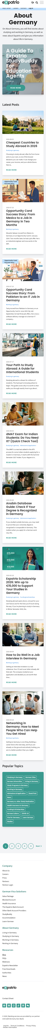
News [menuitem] (4, 976)
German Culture (13, 813)
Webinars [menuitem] (6, 962)
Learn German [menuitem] (8, 921)
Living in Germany (31, 781)
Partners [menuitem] (5, 881)
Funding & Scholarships (15, 809)
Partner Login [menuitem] (7, 885)
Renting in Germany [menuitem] (10, 943)
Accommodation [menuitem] (8, 917)
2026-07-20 (10, 207)
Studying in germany (12, 150)
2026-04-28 (10, 720)
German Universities (14, 781)
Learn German (28, 817)
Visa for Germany (13, 817)
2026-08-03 (10, 139)
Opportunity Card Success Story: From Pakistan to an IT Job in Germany (23, 295)
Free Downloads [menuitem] (8, 969)
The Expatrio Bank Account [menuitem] (13, 907)
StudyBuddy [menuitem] (7, 914)
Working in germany (12, 229)
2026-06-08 (10, 500)
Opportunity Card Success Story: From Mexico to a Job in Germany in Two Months (20, 218)
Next (38, 846)
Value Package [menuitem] (8, 896)
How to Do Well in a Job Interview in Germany (23, 656)
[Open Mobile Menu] (42, 2)
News (9, 797)
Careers (15, 8)
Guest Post (32, 793)
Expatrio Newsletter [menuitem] (10, 965)
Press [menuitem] (4, 878)
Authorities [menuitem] (6, 972)
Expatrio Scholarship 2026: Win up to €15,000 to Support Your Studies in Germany (21, 586)
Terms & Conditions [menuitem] (17, 1026)
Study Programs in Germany (17, 785)
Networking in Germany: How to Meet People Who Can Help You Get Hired (22, 728)
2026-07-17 (10, 362)
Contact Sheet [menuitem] (7, 998)
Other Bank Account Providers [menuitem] (14, 910)
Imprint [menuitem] (6, 1026)
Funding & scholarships (27, 597)
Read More (15, 88)
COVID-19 (25, 813)
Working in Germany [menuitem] (10, 940)
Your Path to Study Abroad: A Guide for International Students (22, 368)
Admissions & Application (16, 793)
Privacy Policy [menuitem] (31, 1026)
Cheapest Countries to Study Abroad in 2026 (22, 144)
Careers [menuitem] (5, 874)
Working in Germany (14, 789)
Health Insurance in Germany (17, 805)
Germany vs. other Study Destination (20, 801)
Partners (23, 8)
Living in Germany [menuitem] (9, 932)
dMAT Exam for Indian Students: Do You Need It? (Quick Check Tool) (22, 437)
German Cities (30, 777)
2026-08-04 (10, 652)
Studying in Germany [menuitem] (10, 936)
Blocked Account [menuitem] (9, 900)
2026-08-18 (10, 81)
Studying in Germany (14, 777)
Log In (31, 8)
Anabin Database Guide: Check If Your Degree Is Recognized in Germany (21, 508)
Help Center (6, 8)
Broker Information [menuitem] (10, 1027)
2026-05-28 (10, 575)
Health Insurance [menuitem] (9, 903)
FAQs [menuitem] (4, 958)
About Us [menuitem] (6, 870)
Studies (10, 821)
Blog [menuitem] (4, 954)
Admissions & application (28, 446)
